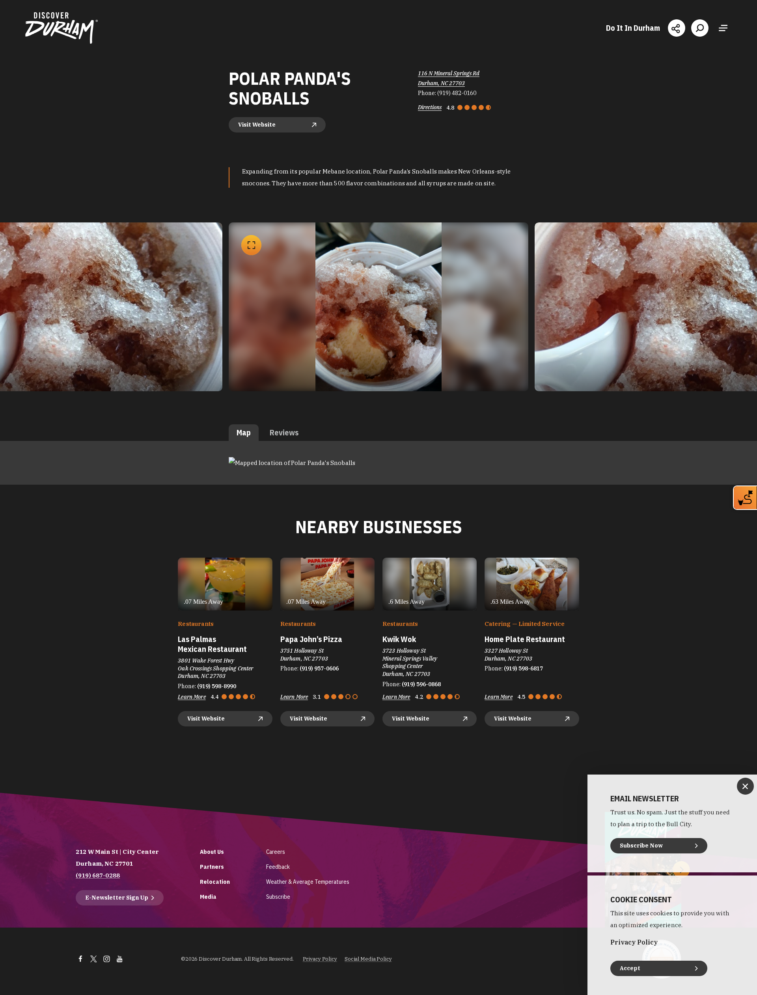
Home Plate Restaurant (525, 639)
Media (208, 896)
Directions (430, 107)
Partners (212, 866)
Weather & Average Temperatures (307, 881)
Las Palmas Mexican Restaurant (212, 644)
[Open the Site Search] (700, 28)
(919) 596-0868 (421, 684)
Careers (275, 851)
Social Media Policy (368, 959)
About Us (212, 851)
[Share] (676, 28)
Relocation (215, 881)
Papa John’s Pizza (311, 639)
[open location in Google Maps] (292, 462)
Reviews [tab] (284, 432)
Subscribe (278, 896)
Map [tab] (244, 432)
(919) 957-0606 (319, 668)
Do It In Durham (633, 28)
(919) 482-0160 (456, 93)
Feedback (278, 866)
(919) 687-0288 (98, 875)
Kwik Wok (399, 639)
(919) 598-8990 (216, 686)
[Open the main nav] (723, 28)
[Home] (61, 28)
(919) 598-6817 (523, 668)
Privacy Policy (320, 959)
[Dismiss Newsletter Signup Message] (745, 786)
